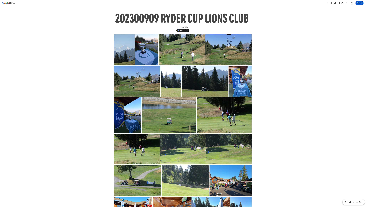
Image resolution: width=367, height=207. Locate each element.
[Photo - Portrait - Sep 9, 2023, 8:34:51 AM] (127, 115)
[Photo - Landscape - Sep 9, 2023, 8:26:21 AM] (228, 49)
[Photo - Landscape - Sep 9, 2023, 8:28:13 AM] (205, 81)
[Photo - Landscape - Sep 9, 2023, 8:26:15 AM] (182, 49)
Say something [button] (357, 202)
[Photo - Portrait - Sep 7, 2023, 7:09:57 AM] (124, 49)
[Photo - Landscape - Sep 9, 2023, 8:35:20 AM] (183, 149)
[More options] (346, 3)
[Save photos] (342, 3)
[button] (352, 3)
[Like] (345, 202)
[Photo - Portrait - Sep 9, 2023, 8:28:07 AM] (171, 81)
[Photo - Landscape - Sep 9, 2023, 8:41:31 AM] (185, 180)
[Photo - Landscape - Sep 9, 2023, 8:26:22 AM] (137, 81)
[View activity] (339, 3)
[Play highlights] (327, 3)
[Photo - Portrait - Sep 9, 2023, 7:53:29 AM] (146, 49)
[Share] (331, 3)
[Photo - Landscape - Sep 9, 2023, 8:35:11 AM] (224, 115)
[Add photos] (335, 3)
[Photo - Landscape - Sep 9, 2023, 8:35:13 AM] (137, 149)
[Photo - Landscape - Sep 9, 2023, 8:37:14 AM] (137, 180)
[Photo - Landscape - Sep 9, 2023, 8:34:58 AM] (169, 115)
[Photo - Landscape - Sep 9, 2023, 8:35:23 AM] (229, 149)
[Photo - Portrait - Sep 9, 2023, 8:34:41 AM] (240, 81)
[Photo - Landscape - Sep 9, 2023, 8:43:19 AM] (230, 180)
